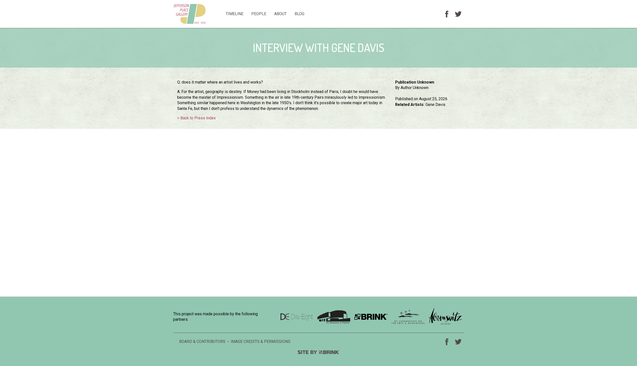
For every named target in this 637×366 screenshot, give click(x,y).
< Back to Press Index (196, 118)
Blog (299, 13)
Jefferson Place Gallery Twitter (458, 14)
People (258, 13)
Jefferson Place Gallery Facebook (446, 14)
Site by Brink (318, 352)
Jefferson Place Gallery (197, 14)
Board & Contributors (202, 341)
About (280, 13)
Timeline (234, 13)
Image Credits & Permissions (260, 341)
